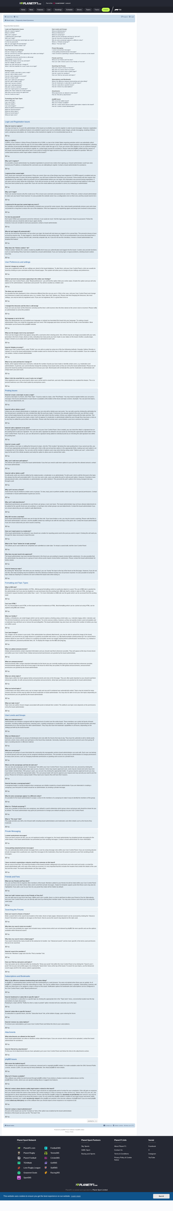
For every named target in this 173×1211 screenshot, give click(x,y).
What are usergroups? (58, 34)
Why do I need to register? (12, 31)
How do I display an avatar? (13, 62)
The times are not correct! (12, 55)
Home (23, 10)
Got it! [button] (161, 1196)
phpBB (27, 324)
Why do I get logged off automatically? (16, 43)
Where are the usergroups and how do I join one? (66, 36)
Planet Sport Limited (100, 1190)
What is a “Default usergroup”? (60, 42)
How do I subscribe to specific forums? (63, 85)
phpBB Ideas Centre (11, 1080)
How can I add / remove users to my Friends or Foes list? (68, 61)
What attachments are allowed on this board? (65, 93)
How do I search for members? (61, 73)
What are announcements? (12, 109)
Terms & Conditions (121, 1154)
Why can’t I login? (10, 38)
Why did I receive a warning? (13, 87)
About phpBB (50, 1067)
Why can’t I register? (11, 34)
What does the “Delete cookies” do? (15, 45)
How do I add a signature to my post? (15, 76)
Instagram (152, 1154)
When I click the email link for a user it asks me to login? (21, 66)
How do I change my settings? (13, 51)
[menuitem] (16, 16)
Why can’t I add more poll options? (15, 79)
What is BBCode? (10, 100)
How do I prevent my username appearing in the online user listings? (24, 53)
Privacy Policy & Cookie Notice (123, 1159)
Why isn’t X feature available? (60, 102)
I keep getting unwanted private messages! (64, 51)
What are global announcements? (14, 107)
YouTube (151, 1157)
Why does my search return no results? (63, 69)
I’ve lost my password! (11, 42)
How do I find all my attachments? (61, 94)
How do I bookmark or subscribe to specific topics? (66, 83)
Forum (106, 10)
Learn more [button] (76, 1196)
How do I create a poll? (11, 78)
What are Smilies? (10, 104)
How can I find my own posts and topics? (63, 75)
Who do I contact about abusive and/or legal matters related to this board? (73, 104)
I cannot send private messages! (61, 50)
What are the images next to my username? (17, 61)
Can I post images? (10, 106)
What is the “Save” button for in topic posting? (18, 90)
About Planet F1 (120, 1146)
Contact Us (118, 1150)
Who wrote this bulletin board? (60, 101)
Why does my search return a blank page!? (64, 71)
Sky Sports (85, 1146)
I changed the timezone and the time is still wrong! (19, 57)
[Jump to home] (30, 3)
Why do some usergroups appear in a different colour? (67, 40)
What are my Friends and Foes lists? (62, 59)
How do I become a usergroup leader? (63, 38)
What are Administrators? (59, 31)
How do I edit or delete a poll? (13, 81)
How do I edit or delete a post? (13, 74)
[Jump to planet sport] (59, 3)
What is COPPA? (10, 33)
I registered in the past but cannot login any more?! (19, 40)
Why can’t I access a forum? (13, 83)
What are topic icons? (11, 115)
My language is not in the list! (13, 59)
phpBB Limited (58, 1065)
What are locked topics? (12, 113)
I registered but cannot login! (13, 36)
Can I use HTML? (10, 102)
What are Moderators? (58, 33)
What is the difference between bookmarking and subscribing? (69, 81)
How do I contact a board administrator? (63, 106)
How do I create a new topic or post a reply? (17, 72)
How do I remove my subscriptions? (62, 86)
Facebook (152, 1146)
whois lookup (44, 1092)
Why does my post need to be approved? (17, 92)
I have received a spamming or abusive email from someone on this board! (73, 53)
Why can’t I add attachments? (13, 85)
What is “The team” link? (59, 43)
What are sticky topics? (11, 111)
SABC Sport (85, 1150)
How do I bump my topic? (12, 94)
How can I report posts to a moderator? (16, 88)
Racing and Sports (88, 1154)
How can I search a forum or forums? (62, 67)
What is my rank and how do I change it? (16, 64)
